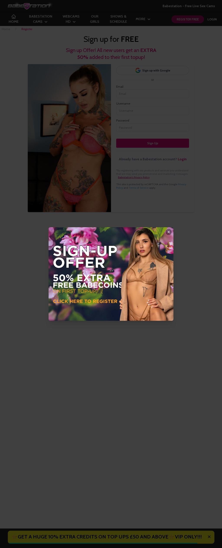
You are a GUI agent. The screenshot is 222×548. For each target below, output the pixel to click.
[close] (169, 232)
